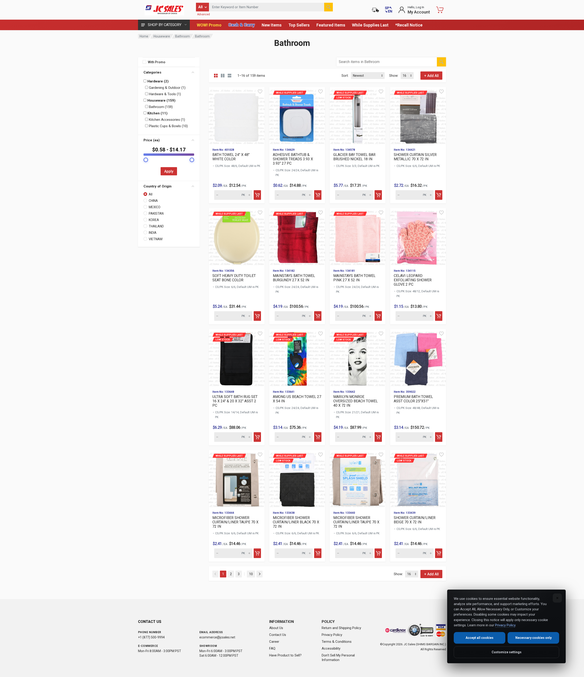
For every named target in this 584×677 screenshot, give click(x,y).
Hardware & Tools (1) (164, 94)
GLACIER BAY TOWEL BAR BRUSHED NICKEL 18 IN (354, 157)
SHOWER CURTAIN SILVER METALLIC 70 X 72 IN (415, 157)
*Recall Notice (408, 25)
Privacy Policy (332, 635)
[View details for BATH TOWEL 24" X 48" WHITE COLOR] (237, 115)
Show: (393, 76)
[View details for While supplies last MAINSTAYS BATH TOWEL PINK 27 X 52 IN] (358, 236)
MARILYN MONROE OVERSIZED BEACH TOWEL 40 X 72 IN (355, 401)
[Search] (328, 7)
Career (274, 642)
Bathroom (182, 36)
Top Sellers (299, 25)
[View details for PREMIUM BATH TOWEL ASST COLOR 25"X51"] (418, 357)
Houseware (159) (160, 100)
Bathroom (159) (160, 107)
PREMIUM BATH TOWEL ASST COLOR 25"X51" (413, 399)
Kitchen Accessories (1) (166, 120)
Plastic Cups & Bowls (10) (168, 126)
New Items (272, 25)
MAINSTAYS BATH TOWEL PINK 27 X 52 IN (354, 278)
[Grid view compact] (215, 75)
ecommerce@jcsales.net (217, 637)
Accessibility (331, 648)
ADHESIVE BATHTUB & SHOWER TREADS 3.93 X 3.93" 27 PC (293, 159)
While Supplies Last (370, 25)
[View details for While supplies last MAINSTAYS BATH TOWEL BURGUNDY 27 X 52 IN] (297, 236)
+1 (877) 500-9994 (151, 637)
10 (251, 574)
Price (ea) (151, 140)
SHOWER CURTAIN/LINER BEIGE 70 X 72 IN (414, 520)
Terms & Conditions (337, 642)
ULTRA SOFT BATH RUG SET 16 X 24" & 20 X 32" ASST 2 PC (235, 401)
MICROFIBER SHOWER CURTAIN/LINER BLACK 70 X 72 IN (296, 522)
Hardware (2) (157, 81)
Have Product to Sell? (285, 655)
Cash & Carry (241, 24)
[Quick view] (260, 91)
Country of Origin (157, 186)
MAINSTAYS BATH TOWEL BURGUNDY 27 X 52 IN (294, 278)
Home (144, 36)
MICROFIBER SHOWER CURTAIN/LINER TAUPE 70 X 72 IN (235, 522)
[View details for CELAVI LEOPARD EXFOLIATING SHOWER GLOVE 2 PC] (418, 236)
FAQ (272, 648)
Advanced (203, 14)
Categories (152, 72)
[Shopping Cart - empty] (440, 10)
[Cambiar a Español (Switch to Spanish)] (388, 10)
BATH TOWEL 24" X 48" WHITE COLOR (231, 157)
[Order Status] (375, 10)
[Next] (259, 574)
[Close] (557, 598)
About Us (276, 628)
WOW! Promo (209, 25)
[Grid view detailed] (222, 75)
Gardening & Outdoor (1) (166, 88)
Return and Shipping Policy (341, 628)
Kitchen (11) (156, 113)
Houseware (162, 36)
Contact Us (277, 635)
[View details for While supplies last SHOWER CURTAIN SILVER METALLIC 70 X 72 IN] (418, 115)
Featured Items (330, 25)
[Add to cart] (257, 195)
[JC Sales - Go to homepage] (164, 10)
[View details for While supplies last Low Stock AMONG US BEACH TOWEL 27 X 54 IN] (297, 357)
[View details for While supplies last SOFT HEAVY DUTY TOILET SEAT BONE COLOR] (237, 236)
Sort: (345, 76)
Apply (168, 171)
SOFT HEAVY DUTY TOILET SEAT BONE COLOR (234, 278)
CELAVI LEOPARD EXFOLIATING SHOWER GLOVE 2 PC (413, 280)
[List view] (229, 75)
